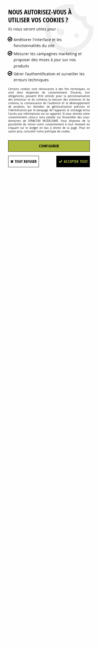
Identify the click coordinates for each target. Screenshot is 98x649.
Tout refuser (25, 161)
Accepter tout (75, 161)
